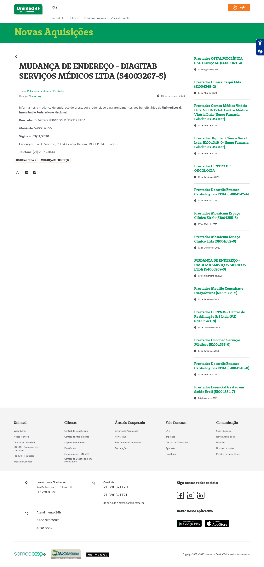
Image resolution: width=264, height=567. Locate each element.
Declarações (121, 448)
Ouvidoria (171, 454)
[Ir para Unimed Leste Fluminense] (28, 12)
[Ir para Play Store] (189, 523)
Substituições (223, 430)
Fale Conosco (71, 448)
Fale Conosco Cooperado (128, 442)
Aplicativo (171, 448)
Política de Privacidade (228, 454)
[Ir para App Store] (217, 523)
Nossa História (21, 436)
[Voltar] (16, 56)
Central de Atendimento (76, 436)
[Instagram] (190, 495)
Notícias (220, 442)
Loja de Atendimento (75, 442)
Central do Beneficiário (76, 430)
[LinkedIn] (27, 172)
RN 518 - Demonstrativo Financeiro (26, 448)
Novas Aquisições (225, 436)
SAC (168, 430)
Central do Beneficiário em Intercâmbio (78, 460)
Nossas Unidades (225, 448)
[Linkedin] (200, 495)
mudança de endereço (55, 160)
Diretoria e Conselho (24, 442)
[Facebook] (35, 172)
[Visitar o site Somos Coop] (30, 554)
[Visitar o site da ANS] (66, 554)
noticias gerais (26, 160)
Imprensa (170, 436)
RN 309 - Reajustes (24, 455)
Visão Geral (20, 430)
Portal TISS (121, 436)
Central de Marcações (177, 442)
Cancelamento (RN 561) (76, 454)
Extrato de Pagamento (126, 430)
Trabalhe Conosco (23, 461)
